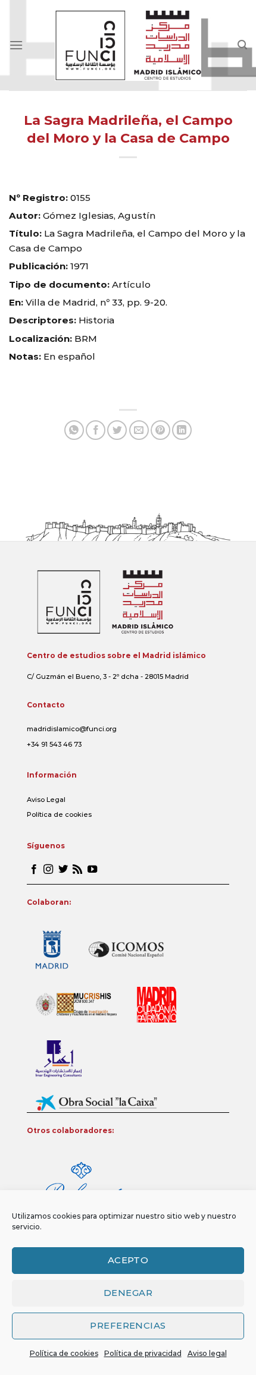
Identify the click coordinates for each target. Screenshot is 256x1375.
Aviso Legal (46, 799)
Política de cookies (64, 1353)
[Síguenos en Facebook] (34, 869)
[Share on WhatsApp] (74, 430)
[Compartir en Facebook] (95, 430)
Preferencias (128, 1325)
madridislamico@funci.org (72, 729)
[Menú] (16, 44)
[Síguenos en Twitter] (63, 869)
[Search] (242, 44)
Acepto (128, 1260)
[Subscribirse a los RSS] (77, 869)
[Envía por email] (139, 430)
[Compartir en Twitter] (117, 430)
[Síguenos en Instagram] (48, 869)
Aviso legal (207, 1353)
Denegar (128, 1292)
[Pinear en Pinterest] (160, 430)
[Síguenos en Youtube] (92, 869)
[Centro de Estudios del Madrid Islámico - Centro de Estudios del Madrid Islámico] (128, 45)
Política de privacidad (143, 1353)
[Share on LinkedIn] (182, 430)
